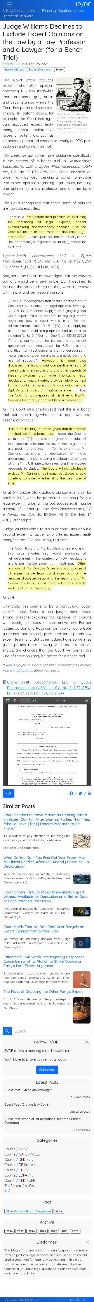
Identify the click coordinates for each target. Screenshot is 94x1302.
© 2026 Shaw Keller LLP (21, 1299)
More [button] (59, 69)
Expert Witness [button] (14, 69)
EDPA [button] (23, 1175)
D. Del (30, 266)
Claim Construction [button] (18, 1211)
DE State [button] (26, 1165)
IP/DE (83, 4)
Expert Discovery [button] (40, 69)
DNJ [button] (22, 1170)
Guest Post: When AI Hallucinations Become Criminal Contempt (42, 1121)
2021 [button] (64, 1231)
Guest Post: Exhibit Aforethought (28, 1090)
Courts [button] (9, 1149)
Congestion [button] (43, 1211)
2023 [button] (43, 1231)
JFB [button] (32, 1180)
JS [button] (31, 1170)
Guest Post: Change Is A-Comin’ (27, 1104)
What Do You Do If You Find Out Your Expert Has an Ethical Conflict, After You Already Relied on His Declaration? (46, 862)
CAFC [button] (23, 1154)
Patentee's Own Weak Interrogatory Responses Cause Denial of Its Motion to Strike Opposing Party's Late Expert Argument (43, 961)
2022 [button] (53, 1231)
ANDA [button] (29, 1186)
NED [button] (22, 1180)
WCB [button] (35, 1154)
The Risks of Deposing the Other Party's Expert (43, 991)
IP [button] (5, 1186)
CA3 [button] (22, 1149)
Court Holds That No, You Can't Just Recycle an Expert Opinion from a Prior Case (43, 928)
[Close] (87, 1042)
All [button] (10, 793)
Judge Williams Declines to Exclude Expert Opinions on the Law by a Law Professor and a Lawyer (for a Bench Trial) (44, 41)
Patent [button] (15, 1186)
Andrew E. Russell (15, 64)
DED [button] (22, 1159)
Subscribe (47, 1070)
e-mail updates (21, 670)
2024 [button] (31, 1231)
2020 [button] (75, 1231)
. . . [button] (30, 1149)
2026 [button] (9, 1231)
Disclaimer (77, 1299)
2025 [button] (20, 1231)
